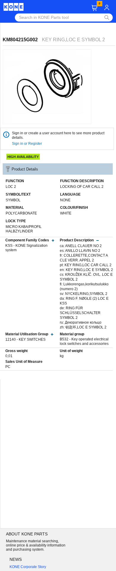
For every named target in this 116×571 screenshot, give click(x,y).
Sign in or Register (27, 143)
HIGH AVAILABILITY (23, 157)
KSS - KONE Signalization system (26, 247)
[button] (94, 8)
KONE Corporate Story (28, 567)
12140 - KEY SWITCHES (25, 339)
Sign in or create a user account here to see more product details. (58, 135)
